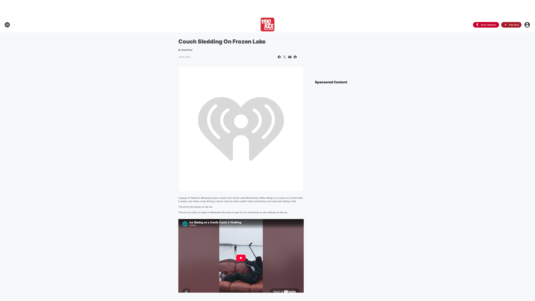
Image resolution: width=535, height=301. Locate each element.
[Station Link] (267, 25)
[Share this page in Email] (290, 57)
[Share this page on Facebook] (279, 57)
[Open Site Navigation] (7, 25)
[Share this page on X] (284, 57)
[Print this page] (295, 57)
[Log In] (527, 25)
